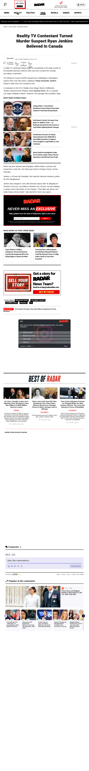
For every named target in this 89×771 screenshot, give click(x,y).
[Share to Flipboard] (24, 63)
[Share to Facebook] (10, 63)
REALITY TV (18, 13)
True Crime (12, 26)
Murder (23, 302)
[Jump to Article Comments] (4, 63)
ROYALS (54, 13)
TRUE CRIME (43, 13)
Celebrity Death (38, 300)
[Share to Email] (30, 63)
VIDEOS (66, 13)
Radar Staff (10, 58)
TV (31, 302)
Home (5, 26)
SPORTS (77, 13)
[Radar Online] (39, 4)
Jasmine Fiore (11, 302)
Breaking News (22, 26)
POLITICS (30, 13)
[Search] (5, 5)
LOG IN (81, 4)
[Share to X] (17, 63)
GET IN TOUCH (46, 292)
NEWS (6, 13)
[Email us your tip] (20, 8)
